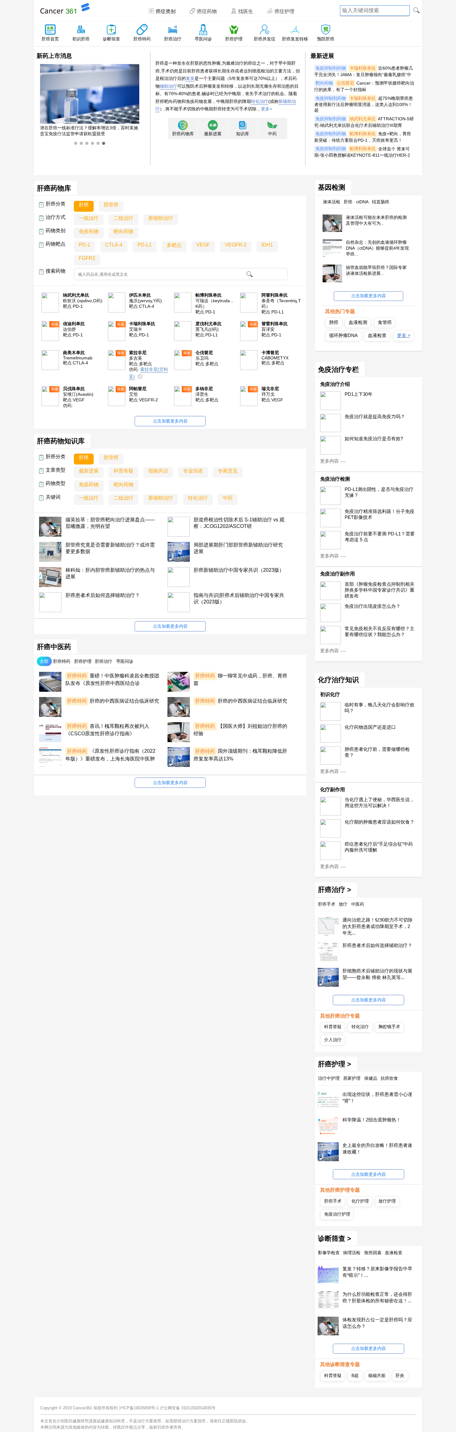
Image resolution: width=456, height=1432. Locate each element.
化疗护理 (360, 1201)
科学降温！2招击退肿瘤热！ (371, 1119)
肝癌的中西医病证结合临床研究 (113, 701)
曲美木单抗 (74, 352)
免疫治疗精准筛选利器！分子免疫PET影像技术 (379, 514)
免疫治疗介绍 (335, 384)
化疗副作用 (332, 789)
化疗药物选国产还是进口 (370, 727)
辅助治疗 (168, 86)
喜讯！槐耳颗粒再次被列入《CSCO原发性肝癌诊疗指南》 (107, 729)
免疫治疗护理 (337, 1214)
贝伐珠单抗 (74, 388)
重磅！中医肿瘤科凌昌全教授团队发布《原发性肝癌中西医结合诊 (112, 679)
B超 (355, 1375)
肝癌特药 (142, 38)
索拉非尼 (137, 352)
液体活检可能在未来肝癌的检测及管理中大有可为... (376, 220)
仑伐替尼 (345, 83)
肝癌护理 (234, 38)
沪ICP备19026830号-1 (139, 1408)
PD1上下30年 (359, 394)
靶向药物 (324, 83)
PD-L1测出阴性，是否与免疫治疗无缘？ (379, 492)
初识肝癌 (81, 38)
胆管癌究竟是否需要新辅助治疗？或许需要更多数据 (110, 548)
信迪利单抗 (74, 323)
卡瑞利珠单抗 (363, 68)
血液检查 (377, 335)
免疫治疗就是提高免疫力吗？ (375, 416)
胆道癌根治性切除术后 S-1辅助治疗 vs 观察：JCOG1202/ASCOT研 (239, 523)
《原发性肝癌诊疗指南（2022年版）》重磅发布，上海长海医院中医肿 (110, 755)
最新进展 (212, 134)
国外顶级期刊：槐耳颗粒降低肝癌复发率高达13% (240, 755)
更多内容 (329, 461)
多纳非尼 (204, 388)
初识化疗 (330, 694)
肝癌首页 (50, 38)
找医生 (245, 11)
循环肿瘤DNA (343, 335)
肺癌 (333, 322)
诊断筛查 (111, 38)
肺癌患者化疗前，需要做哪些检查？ (377, 752)
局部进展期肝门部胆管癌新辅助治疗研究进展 (238, 548)
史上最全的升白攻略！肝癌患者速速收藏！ (377, 1148)
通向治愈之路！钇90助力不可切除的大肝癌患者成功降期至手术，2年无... (377, 926)
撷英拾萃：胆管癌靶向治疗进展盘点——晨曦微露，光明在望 (110, 523)
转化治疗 (259, 101)
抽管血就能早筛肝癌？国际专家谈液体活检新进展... (376, 270)
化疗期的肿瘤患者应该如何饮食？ (379, 822)
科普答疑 (333, 1026)
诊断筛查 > (334, 1238)
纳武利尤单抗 (363, 119)
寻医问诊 (203, 38)
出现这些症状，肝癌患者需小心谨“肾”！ (377, 1097)
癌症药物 (207, 11)
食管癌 (385, 322)
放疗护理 (387, 1201)
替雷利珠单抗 (275, 323)
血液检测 (358, 322)
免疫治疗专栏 (338, 369)
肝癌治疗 (172, 38)
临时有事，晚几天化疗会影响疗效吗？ (379, 707)
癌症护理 (284, 11)
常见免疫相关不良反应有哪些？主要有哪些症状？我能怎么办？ (379, 631)
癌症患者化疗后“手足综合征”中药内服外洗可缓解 (379, 847)
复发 (190, 78)
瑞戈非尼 (270, 388)
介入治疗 (333, 1039)
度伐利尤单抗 (208, 323)
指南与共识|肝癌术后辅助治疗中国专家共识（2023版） (239, 598)
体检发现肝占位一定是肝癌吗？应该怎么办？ (377, 1323)
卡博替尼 (270, 352)
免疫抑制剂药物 (330, 68)
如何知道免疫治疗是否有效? (374, 438)
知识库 (242, 134)
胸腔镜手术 (389, 1026)
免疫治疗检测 (335, 479)
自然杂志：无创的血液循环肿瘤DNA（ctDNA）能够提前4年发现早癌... (377, 248)
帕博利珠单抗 (363, 134)
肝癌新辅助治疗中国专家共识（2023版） (239, 570)
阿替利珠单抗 (275, 295)
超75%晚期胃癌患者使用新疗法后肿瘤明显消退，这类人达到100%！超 (363, 104)
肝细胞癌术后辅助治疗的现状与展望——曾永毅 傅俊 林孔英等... (377, 974)
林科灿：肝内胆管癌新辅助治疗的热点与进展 (110, 573)
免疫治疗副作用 (337, 573)
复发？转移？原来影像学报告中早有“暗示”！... (377, 1272)
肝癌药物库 (183, 134)
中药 (272, 134)
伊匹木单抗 (140, 295)
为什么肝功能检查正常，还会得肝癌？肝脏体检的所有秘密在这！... (377, 1297)
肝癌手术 (333, 1201)
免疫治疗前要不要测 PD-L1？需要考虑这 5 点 (380, 536)
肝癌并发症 (264, 38)
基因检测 (331, 187)
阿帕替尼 (137, 388)
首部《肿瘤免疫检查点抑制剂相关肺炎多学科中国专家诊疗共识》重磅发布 (379, 590)
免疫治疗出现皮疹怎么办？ (372, 606)
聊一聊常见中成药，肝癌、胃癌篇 (240, 679)
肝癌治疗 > (334, 890)
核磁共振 (377, 1375)
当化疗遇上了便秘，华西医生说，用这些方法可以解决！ (379, 802)
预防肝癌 (325, 38)
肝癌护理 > (334, 1064)
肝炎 (400, 1375)
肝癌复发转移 (295, 38)
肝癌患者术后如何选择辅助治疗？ (102, 595)
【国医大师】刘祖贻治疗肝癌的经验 (240, 729)
